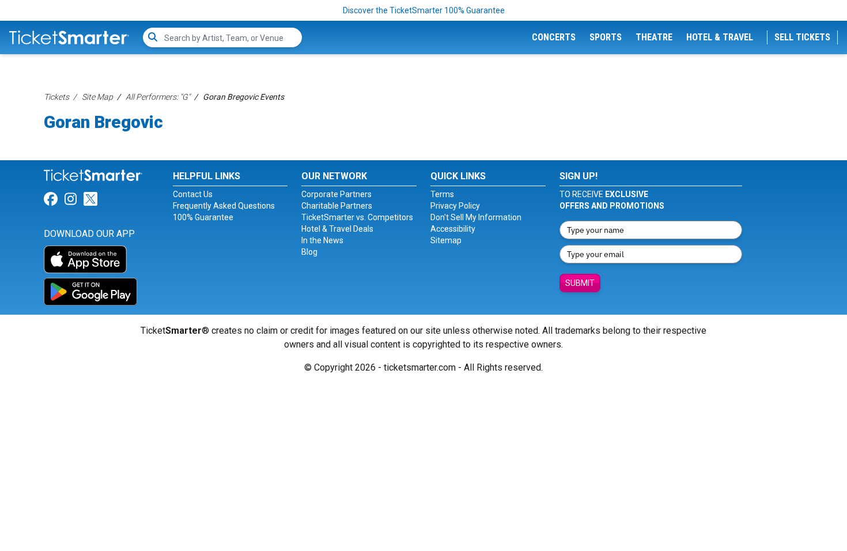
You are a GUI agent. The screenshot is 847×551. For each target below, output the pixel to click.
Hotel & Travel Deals (337, 228)
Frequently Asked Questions (224, 205)
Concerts (554, 37)
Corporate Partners (336, 194)
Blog (309, 251)
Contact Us (193, 194)
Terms (442, 194)
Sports (605, 37)
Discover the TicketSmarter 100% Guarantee (424, 10)
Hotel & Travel (719, 37)
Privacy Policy (455, 205)
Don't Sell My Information (475, 217)
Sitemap (446, 240)
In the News (322, 240)
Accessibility (452, 228)
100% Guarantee (203, 217)
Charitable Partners (336, 205)
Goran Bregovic (103, 122)
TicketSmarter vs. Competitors (357, 217)
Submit (580, 283)
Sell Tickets (802, 37)
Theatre (654, 37)
